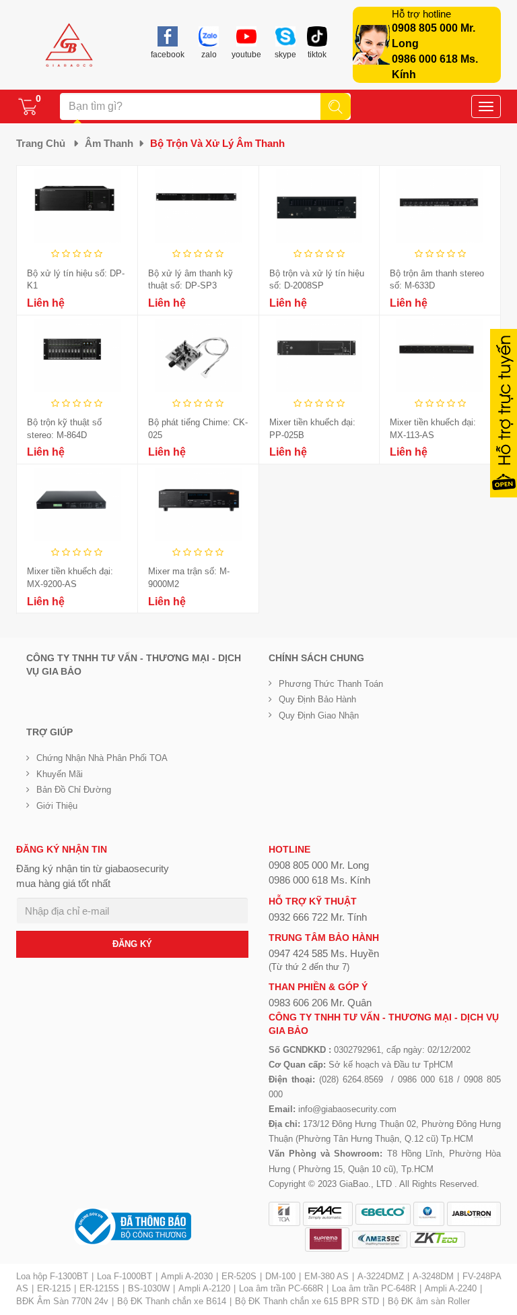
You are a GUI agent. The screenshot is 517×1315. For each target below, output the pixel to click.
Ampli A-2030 (187, 1276)
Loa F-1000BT (124, 1276)
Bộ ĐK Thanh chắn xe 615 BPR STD (307, 1301)
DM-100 (280, 1276)
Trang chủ (40, 143)
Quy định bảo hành (317, 699)
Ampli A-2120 (204, 1288)
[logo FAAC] (328, 1214)
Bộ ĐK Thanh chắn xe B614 (171, 1301)
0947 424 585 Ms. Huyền (324, 953)
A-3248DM (433, 1276)
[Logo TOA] (284, 1214)
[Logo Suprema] (327, 1239)
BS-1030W (149, 1288)
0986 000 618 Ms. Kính (319, 880)
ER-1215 (54, 1288)
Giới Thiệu (56, 806)
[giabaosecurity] (69, 45)
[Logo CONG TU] (379, 1239)
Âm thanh (109, 143)
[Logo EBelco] (383, 1214)
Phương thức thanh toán (331, 684)
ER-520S (238, 1276)
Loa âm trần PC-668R (281, 1288)
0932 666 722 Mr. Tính (318, 917)
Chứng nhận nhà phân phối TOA (102, 758)
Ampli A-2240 (451, 1288)
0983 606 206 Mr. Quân (320, 1002)
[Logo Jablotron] (474, 1214)
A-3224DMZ (380, 1276)
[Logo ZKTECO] (437, 1239)
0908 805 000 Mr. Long (319, 865)
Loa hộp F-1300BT (52, 1276)
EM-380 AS (326, 1276)
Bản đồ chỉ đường (73, 790)
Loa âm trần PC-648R (374, 1288)
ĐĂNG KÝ (132, 944)
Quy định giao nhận (319, 715)
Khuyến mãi (59, 774)
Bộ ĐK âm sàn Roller (429, 1301)
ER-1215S (99, 1288)
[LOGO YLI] (428, 1214)
